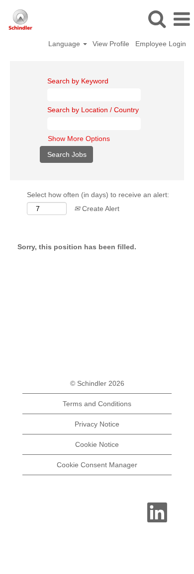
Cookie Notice (97, 444)
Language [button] (65, 44)
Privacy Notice (97, 424)
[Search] (156, 18)
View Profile (111, 44)
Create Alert (99, 209)
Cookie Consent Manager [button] (97, 465)
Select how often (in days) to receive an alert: (98, 195)
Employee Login (160, 44)
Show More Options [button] (79, 139)
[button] (181, 19)
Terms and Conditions (97, 404)
